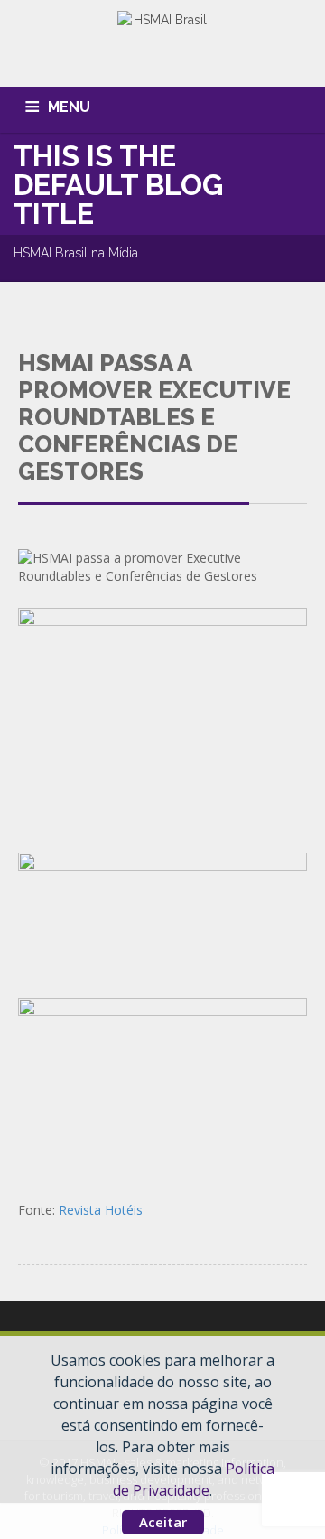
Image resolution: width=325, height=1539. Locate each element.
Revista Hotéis (101, 1209)
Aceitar (163, 1522)
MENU (69, 107)
